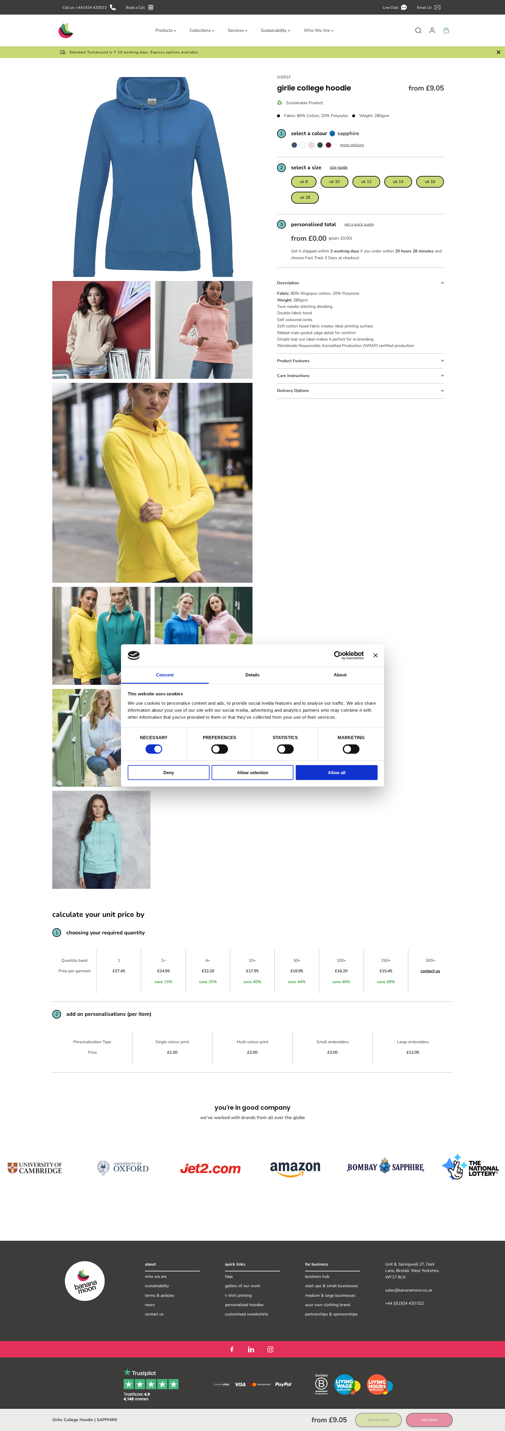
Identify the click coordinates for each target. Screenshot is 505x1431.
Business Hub (317, 1276)
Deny (168, 772)
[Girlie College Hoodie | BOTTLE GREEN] (320, 146)
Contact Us (154, 1314)
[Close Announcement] (498, 52)
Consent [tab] (165, 674)
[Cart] (446, 30)
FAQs (229, 1276)
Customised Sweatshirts (246, 1314)
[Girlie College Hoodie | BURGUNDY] (328, 146)
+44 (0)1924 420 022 (404, 1303)
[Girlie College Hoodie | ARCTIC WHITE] (303, 146)
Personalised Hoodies (244, 1305)
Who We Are (156, 1276)
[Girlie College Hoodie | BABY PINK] (311, 146)
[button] (396, 7)
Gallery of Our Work (242, 1286)
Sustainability (157, 1286)
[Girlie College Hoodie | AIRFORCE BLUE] (294, 146)
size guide (338, 167)
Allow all (336, 772)
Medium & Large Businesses (330, 1295)
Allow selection (252, 772)
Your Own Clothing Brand (327, 1305)
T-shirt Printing (238, 1295)
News (150, 1305)
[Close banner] (375, 655)
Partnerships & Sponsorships (331, 1314)
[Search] (418, 30)
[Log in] (432, 30)
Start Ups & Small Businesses (331, 1286)
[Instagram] (270, 1349)
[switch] (219, 749)
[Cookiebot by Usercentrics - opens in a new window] (338, 655)
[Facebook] (232, 1349)
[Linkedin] (251, 1349)
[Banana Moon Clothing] (65, 30)
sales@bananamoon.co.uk (408, 1290)
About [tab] (340, 674)
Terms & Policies (159, 1295)
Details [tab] (252, 674)
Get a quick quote (359, 224)
